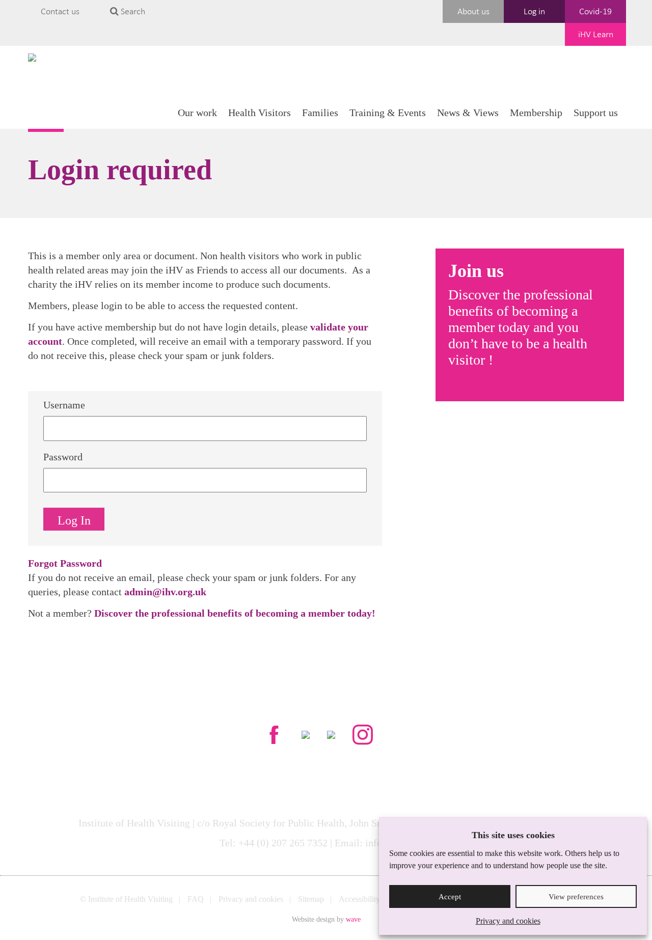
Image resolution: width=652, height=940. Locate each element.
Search (132, 11)
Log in (534, 11)
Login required (120, 169)
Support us (596, 112)
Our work (197, 112)
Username (64, 404)
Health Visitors (259, 112)
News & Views (468, 112)
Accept (450, 897)
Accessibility (359, 899)
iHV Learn (595, 34)
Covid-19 (595, 11)
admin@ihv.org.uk (165, 591)
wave (353, 919)
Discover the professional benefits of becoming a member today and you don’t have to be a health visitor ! (520, 327)
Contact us (60, 11)
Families (320, 112)
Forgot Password (65, 563)
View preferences (576, 897)
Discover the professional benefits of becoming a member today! (234, 613)
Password (63, 456)
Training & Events (387, 112)
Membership (536, 112)
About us (473, 11)
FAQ (195, 899)
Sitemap (311, 899)
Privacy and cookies (508, 921)
